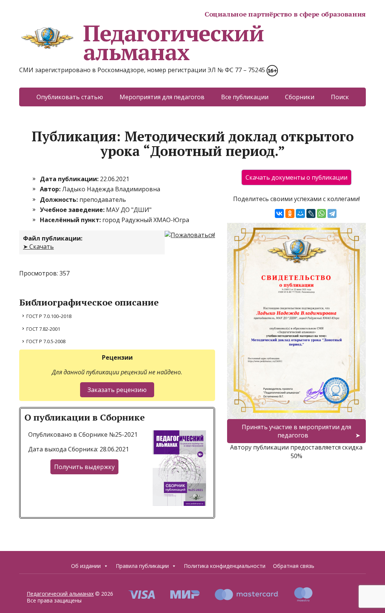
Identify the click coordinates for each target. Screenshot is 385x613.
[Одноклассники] (289, 213)
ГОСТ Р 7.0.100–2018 (48, 316)
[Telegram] (331, 213)
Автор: (51, 189)
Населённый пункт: (71, 220)
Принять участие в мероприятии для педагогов (296, 431)
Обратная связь (293, 565)
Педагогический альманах (173, 42)
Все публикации (244, 97)
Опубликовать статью (69, 97)
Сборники (299, 97)
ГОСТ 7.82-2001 (43, 328)
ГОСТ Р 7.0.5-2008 (45, 341)
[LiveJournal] (310, 213)
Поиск (340, 97)
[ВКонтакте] (279, 213)
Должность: (59, 199)
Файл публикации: (52, 238)
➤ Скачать (38, 246)
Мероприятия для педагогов (162, 97)
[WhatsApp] (321, 213)
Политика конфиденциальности (224, 565)
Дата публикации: (70, 179)
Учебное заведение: (73, 210)
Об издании (86, 565)
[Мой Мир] (300, 213)
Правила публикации (142, 565)
